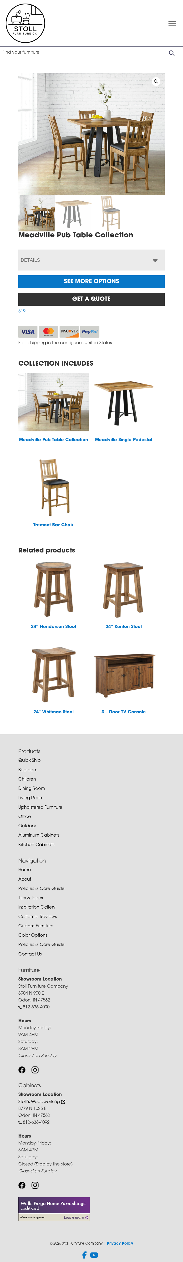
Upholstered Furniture (40, 808)
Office (24, 817)
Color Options (32, 936)
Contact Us (30, 954)
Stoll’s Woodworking (39, 1102)
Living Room (31, 798)
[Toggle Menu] (172, 23)
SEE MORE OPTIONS (91, 282)
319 (21, 311)
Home (24, 870)
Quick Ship (29, 761)
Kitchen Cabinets (36, 845)
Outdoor (27, 826)
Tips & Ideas (30, 898)
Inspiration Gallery (37, 907)
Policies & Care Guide (41, 889)
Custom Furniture (36, 926)
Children (27, 779)
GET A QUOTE (91, 299)
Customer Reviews (37, 917)
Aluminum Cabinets (38, 835)
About (24, 880)
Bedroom (27, 770)
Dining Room (31, 789)
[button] (156, 81)
